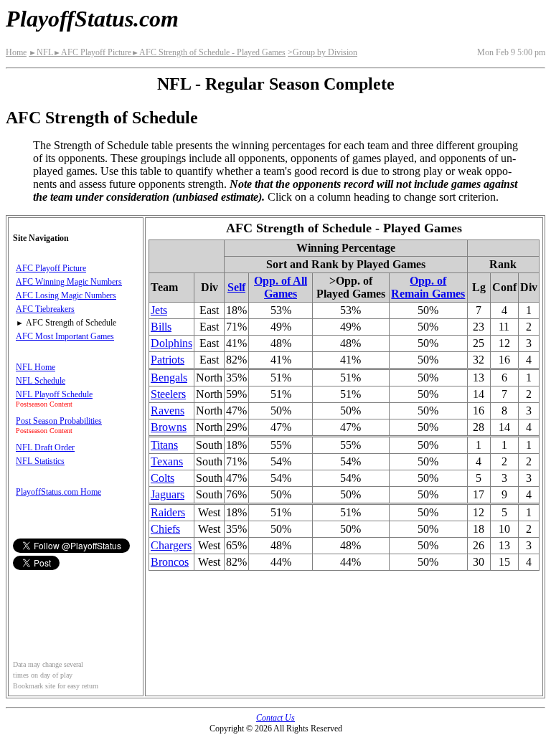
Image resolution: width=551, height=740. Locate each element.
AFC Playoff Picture (92, 52)
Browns (169, 427)
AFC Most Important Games (65, 336)
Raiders (168, 512)
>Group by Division (322, 52)
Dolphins (171, 343)
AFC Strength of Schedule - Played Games (208, 52)
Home (16, 52)
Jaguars (167, 494)
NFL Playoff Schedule (54, 394)
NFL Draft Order (45, 447)
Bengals (169, 377)
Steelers (168, 394)
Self (236, 287)
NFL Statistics (40, 461)
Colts (162, 478)
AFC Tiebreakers (45, 309)
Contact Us (275, 718)
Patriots (167, 360)
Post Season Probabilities (59, 421)
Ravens (167, 410)
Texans (167, 461)
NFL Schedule (40, 381)
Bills (161, 327)
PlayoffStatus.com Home (58, 492)
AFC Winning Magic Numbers (69, 282)
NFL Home (35, 367)
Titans (164, 445)
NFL (41, 52)
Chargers (171, 545)
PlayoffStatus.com (92, 19)
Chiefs (165, 529)
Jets (159, 310)
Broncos (170, 562)
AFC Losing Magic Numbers (66, 295)
